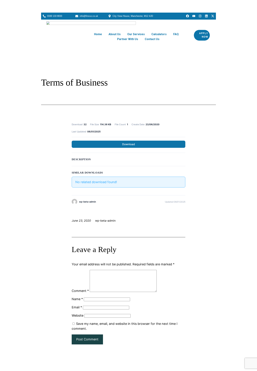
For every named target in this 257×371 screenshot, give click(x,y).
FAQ (176, 34)
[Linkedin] (206, 16)
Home (98, 34)
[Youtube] (193, 16)
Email (77, 307)
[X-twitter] (212, 16)
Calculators (159, 34)
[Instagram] (200, 16)
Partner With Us (127, 39)
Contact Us (152, 39)
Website (77, 315)
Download (128, 144)
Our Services (136, 34)
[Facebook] (187, 16)
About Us (115, 34)
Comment (80, 291)
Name (77, 299)
